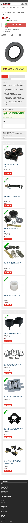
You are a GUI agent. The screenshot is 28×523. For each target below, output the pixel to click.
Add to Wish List (6, 31)
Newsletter (3, 517)
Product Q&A (21, 76)
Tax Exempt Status (4, 487)
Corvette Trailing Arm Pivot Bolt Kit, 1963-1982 (13, 197)
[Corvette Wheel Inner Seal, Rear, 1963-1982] (14, 51)
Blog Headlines (4, 509)
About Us (2, 490)
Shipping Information (5, 486)
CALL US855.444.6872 (21, 37)
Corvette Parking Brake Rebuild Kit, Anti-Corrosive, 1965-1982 (12, 364)
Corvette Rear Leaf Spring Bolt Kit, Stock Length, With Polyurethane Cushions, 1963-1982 (12, 263)
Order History (3, 515)
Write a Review (16, 29)
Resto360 (2, 483)
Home (2, 7)
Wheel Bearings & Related (14, 7)
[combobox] (14, 138)
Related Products (6, 79)
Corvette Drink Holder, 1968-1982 (12, 333)
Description (5, 76)
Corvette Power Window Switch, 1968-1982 (13, 396)
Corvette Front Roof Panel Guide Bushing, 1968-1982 (12, 296)
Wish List (2, 516)
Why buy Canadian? (4, 488)
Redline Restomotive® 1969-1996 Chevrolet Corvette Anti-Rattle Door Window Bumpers (12, 461)
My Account (3, 513)
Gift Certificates (4, 506)
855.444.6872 (11, 0)
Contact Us (18, 0)
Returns (2, 500)
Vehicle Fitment (13, 76)
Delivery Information (4, 491)
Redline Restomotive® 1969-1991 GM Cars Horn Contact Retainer (13, 428)
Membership (3, 519)
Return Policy (3, 484)
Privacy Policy (3, 492)
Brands (2, 505)
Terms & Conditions (4, 493)
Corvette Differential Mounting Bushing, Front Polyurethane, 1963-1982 (13, 230)
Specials (2, 507)
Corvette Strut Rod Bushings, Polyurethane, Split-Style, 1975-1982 (13, 165)
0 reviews (9, 29)
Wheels (6, 7)
